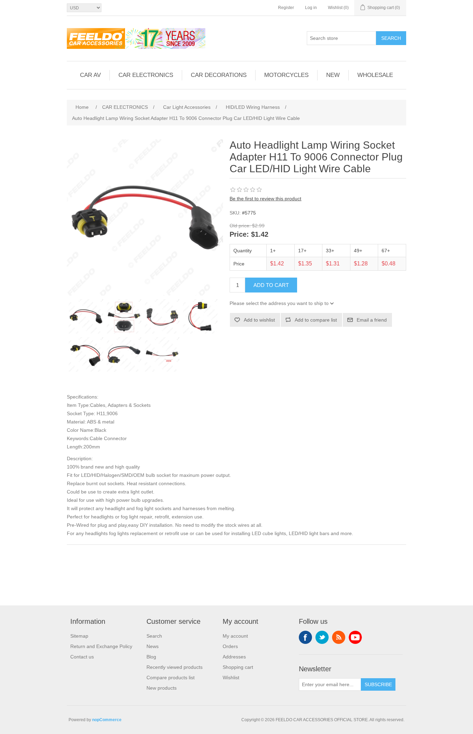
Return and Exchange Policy (101, 646)
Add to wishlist (259, 320)
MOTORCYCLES (286, 75)
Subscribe (378, 684)
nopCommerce (107, 719)
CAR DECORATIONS (219, 75)
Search (391, 38)
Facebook (305, 637)
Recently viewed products (174, 667)
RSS (338, 637)
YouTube (355, 637)
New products (161, 688)
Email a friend (372, 320)
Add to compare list (316, 320)
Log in (311, 7)
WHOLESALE (375, 75)
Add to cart (271, 285)
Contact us (82, 656)
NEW (333, 75)
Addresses (234, 656)
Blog (151, 656)
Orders (230, 646)
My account (235, 636)
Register (286, 7)
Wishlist (231, 677)
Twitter (322, 637)
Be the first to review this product (265, 198)
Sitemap (79, 636)
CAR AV (90, 75)
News (152, 646)
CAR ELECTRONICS (145, 75)
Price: (239, 234)
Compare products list (170, 677)
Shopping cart (238, 667)
